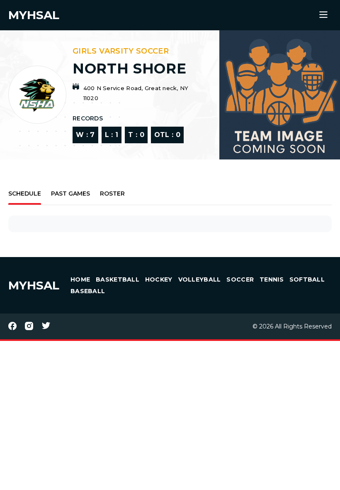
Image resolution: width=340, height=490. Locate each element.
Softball (307, 279)
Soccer (240, 279)
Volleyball (199, 279)
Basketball (117, 279)
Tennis (272, 279)
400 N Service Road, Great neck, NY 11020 (136, 93)
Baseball (87, 291)
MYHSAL (33, 285)
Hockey (158, 279)
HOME (80, 279)
